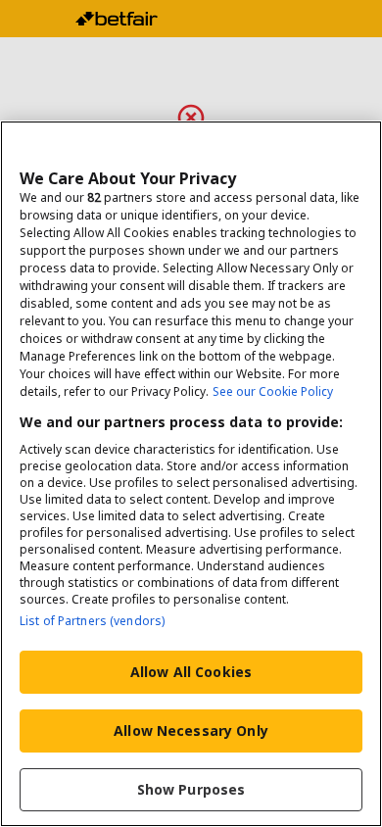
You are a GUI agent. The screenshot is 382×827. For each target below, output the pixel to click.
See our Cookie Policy (273, 391)
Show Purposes (191, 789)
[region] (191, 474)
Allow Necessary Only (191, 730)
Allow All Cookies (191, 671)
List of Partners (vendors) (92, 620)
